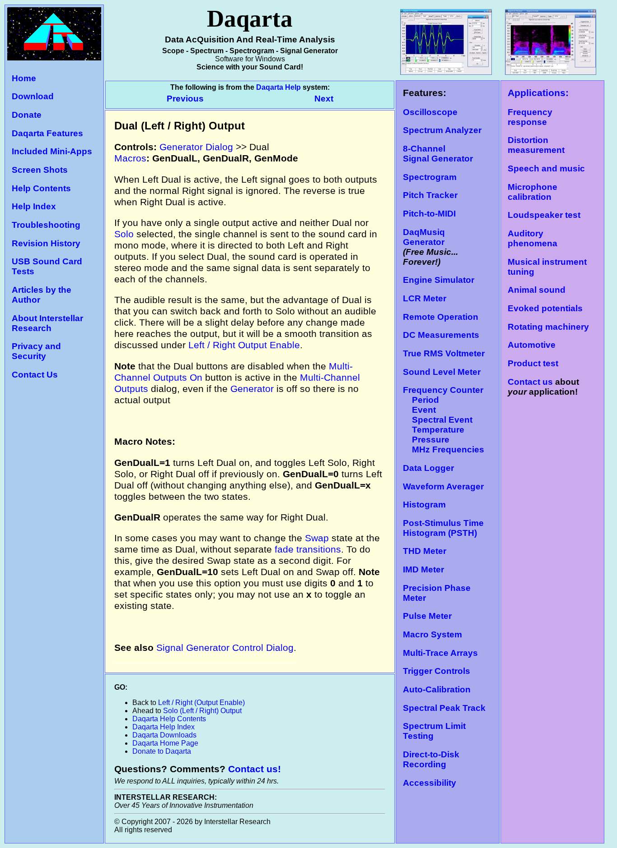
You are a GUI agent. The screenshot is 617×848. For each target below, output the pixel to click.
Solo (124, 234)
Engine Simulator (438, 280)
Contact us (530, 382)
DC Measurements (441, 335)
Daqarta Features (47, 133)
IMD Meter (423, 569)
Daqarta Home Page (165, 743)
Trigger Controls (436, 671)
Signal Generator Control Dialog (225, 647)
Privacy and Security (36, 351)
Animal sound (537, 290)
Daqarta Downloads (164, 735)
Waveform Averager (443, 486)
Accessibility (429, 783)
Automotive (532, 345)
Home (24, 78)
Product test (533, 363)
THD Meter (424, 551)
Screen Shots (40, 170)
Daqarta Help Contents (169, 719)
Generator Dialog (196, 147)
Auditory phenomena (532, 238)
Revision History (46, 243)
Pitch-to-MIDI (429, 213)
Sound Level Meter (442, 372)
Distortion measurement (536, 145)
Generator (252, 388)
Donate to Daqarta (161, 751)
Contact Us (35, 374)
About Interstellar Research (47, 323)
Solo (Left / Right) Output (202, 710)
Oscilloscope (430, 112)
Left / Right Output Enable (244, 345)
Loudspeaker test (544, 215)
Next (323, 98)
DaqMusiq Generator (424, 237)
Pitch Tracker (430, 195)
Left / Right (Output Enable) (201, 702)
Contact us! (254, 769)
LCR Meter (424, 298)
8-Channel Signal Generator (438, 153)
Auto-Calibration (437, 689)
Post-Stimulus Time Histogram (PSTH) (443, 528)
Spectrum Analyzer (442, 130)
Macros (130, 158)
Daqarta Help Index (163, 727)
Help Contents (41, 188)
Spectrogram (430, 177)
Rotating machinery (548, 327)
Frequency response (530, 117)
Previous (186, 98)
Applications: (538, 93)
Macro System (432, 634)
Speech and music (546, 168)
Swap (317, 538)
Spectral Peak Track (444, 708)
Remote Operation (440, 317)
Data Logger (428, 468)
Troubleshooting (46, 225)
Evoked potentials (545, 308)
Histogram (424, 504)
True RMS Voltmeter (444, 353)
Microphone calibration (532, 192)
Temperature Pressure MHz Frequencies (443, 439)
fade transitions (308, 549)
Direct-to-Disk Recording (431, 759)
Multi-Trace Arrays (440, 653)
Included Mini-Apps (52, 151)
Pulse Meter (427, 616)
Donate (27, 115)
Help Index (34, 206)
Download (33, 96)
